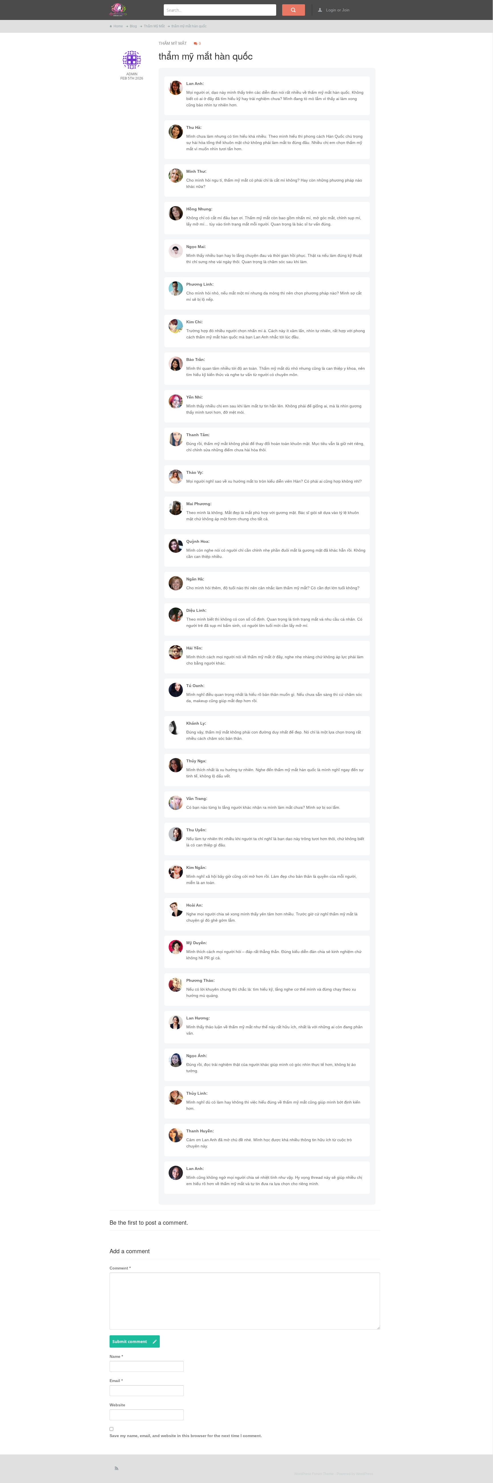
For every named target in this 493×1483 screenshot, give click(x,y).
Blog (133, 26)
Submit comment (129, 1341)
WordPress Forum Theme (314, 1474)
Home (118, 26)
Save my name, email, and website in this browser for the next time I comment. (186, 1435)
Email (116, 1380)
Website (117, 1405)
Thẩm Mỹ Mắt (154, 26)
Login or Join (337, 10)
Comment (120, 1268)
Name (116, 1356)
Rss (117, 1469)
